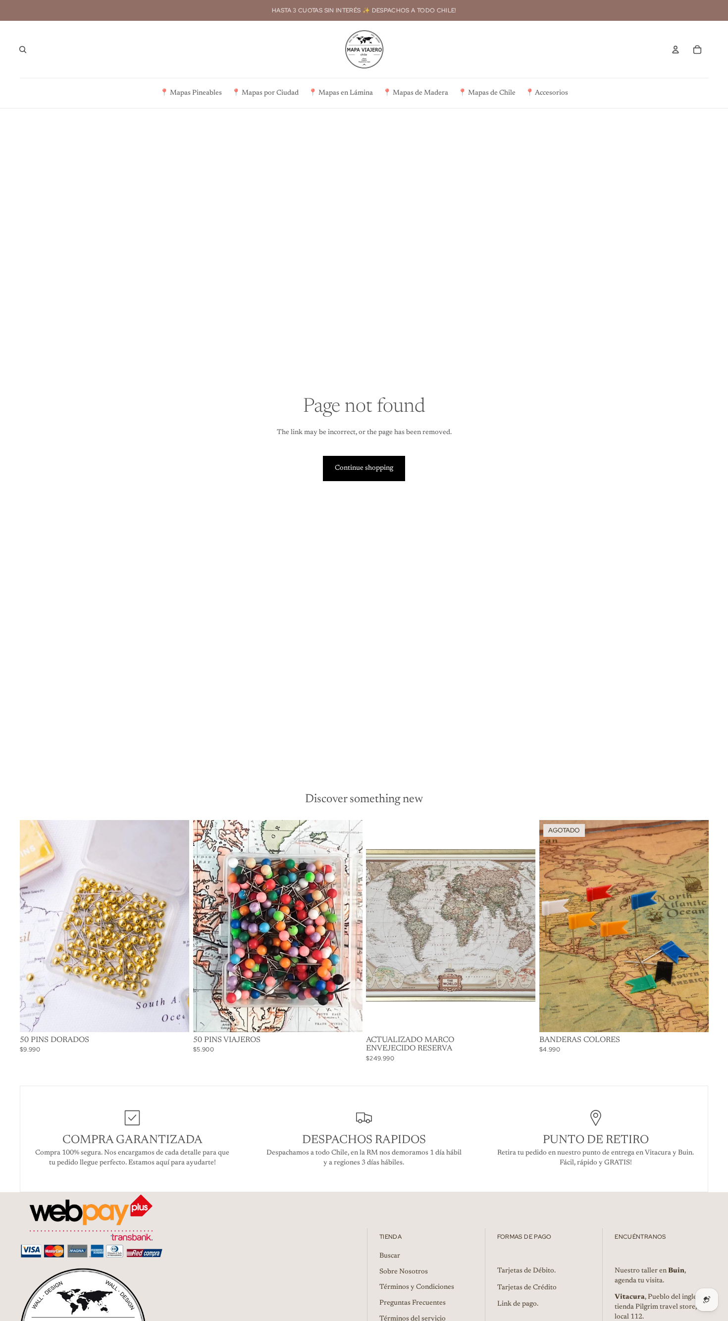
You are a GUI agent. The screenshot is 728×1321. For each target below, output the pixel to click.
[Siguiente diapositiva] (174, 926)
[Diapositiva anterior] (35, 926)
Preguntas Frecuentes (412, 1303)
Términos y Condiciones (416, 1287)
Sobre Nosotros (403, 1271)
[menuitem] (191, 93)
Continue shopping (364, 468)
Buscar (389, 1256)
